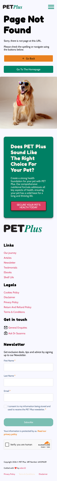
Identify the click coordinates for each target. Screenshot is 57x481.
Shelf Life (9, 277)
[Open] (51, 7)
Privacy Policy (11, 302)
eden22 (23, 468)
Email (7, 391)
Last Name (9, 375)
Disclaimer (9, 297)
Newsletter (9, 262)
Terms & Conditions (14, 311)
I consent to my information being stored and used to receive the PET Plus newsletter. (29, 408)
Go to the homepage (28, 69)
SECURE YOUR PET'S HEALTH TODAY (28, 206)
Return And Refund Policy (17, 307)
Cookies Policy (11, 292)
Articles (8, 257)
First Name (9, 360)
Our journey (10, 252)
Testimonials (10, 267)
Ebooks (8, 272)
